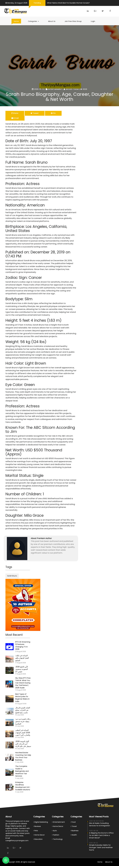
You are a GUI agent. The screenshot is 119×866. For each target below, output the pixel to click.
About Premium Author (41, 538)
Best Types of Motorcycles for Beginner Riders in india (22, 698)
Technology (58, 839)
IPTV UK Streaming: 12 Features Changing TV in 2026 (22, 645)
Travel (74, 826)
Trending (37, 3)
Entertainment (55, 89)
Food (73, 822)
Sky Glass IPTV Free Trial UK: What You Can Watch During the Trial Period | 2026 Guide (23, 683)
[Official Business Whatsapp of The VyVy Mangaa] (5, 860)
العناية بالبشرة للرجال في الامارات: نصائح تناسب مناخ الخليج (22, 710)
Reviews (37, 826)
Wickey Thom (72, 89)
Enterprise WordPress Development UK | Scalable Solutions (22, 786)
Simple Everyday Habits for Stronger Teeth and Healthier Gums (101, 847)
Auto (55, 830)
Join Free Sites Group (73, 21)
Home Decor (39, 835)
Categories (34, 21)
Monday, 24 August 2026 (17, 3)
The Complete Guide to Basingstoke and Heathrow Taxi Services (22, 771)
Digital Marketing (41, 822)
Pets (36, 830)
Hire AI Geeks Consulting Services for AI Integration (99, 824)
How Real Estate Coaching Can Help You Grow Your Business (23, 756)
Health (74, 835)
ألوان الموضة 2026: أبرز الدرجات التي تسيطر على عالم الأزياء (23, 743)
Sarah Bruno (12, 576)
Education (38, 839)
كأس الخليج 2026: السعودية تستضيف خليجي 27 (21, 669)
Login (93, 21)
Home (16, 21)
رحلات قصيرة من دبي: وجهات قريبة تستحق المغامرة (23, 721)
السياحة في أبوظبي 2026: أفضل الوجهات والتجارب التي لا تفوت (22, 732)
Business (74, 830)
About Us (51, 21)
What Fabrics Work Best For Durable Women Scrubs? (68, 3)
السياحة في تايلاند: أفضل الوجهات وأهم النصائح (22, 658)
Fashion (56, 835)
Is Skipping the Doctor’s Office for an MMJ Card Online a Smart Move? (101, 835)
